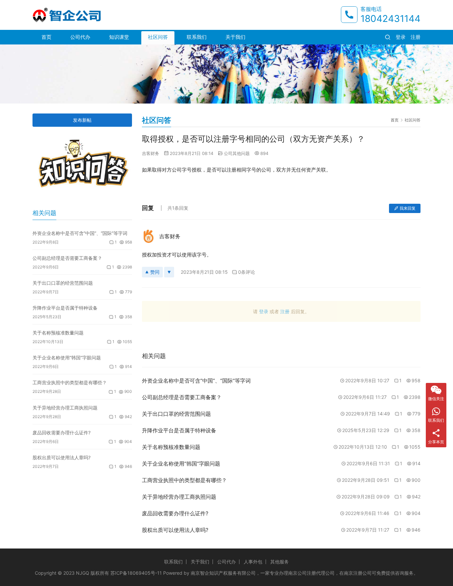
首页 (46, 37)
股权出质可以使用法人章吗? (61, 457)
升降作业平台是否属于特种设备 (64, 308)
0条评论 (246, 272)
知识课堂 (119, 37)
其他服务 (279, 561)
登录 (401, 37)
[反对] (169, 272)
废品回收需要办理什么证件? (61, 432)
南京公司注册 (302, 573)
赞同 (155, 272)
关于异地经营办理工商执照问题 (64, 407)
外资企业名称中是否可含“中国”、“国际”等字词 (79, 233)
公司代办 (80, 37)
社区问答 (158, 37)
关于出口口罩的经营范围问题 (62, 283)
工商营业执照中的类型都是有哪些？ (69, 382)
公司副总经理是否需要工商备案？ (67, 258)
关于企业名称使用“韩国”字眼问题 (66, 357)
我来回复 (408, 208)
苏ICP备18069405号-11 (136, 573)
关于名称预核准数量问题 (58, 332)
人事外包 (253, 561)
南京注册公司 (358, 573)
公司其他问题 (237, 153)
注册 (416, 37)
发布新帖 (82, 120)
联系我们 (197, 37)
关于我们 (235, 37)
